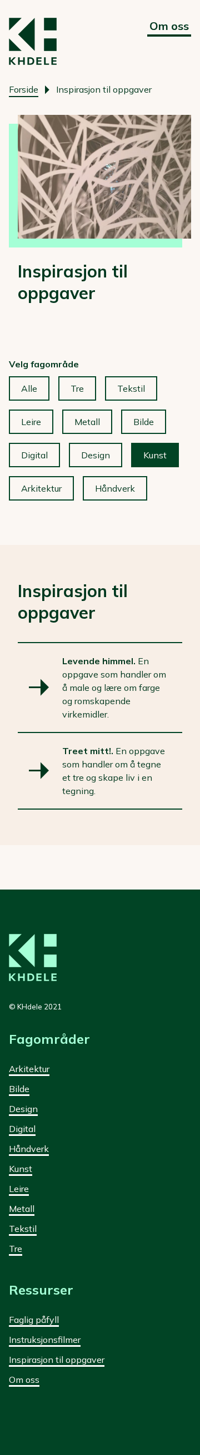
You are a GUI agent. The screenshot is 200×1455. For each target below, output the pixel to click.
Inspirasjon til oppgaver (56, 1359)
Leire (31, 421)
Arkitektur (41, 488)
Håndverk (115, 488)
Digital (34, 455)
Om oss (169, 26)
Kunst (155, 455)
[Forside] (33, 41)
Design (95, 455)
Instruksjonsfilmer (45, 1339)
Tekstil (131, 388)
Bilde (143, 421)
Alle (29, 388)
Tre (77, 388)
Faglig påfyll (34, 1319)
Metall (87, 421)
